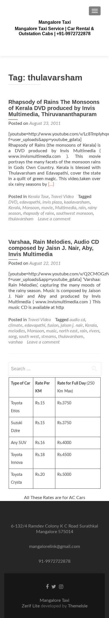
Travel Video (62, 196)
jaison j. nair (72, 325)
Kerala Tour (38, 196)
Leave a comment (54, 219)
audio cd (77, 320)
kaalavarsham (77, 202)
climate (15, 325)
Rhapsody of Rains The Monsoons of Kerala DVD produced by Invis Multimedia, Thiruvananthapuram (53, 108)
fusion (53, 325)
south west (29, 336)
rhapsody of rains (38, 213)
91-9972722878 (54, 561)
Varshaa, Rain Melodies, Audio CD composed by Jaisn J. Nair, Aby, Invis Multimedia (53, 248)
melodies (16, 331)
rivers (94, 331)
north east (68, 331)
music (51, 331)
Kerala (14, 208)
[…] (51, 184)
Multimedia (65, 208)
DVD (12, 202)
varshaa (15, 342)
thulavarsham (21, 219)
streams (48, 336)
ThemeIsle (77, 606)
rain (82, 208)
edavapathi (30, 202)
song (12, 336)
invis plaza (52, 202)
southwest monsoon (74, 213)
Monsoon (30, 208)
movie (47, 208)
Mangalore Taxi (55, 22)
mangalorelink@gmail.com (54, 546)
